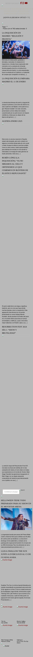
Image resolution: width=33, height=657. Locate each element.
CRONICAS (26, 9)
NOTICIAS (5, 9)
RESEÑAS (23, 11)
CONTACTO (23, 13)
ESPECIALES (10, 13)
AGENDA (15, 9)
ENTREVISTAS (10, 11)
